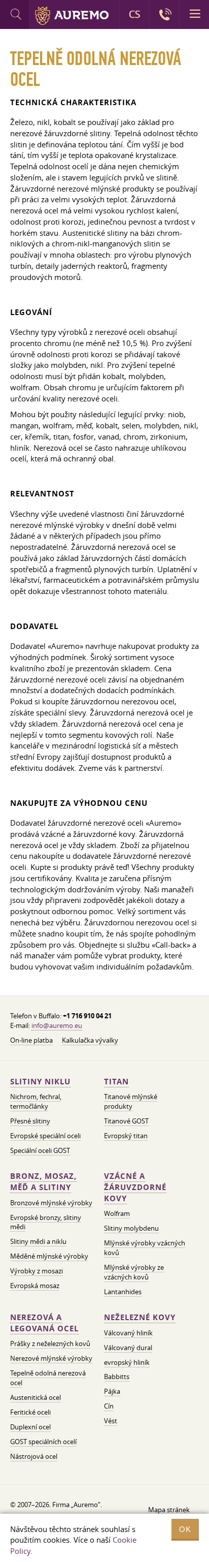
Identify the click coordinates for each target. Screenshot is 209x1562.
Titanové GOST (126, 1121)
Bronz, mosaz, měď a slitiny (43, 1182)
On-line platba (31, 1040)
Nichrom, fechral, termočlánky (35, 1101)
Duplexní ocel (30, 1426)
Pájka (112, 1391)
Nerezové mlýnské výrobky (51, 1358)
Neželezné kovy (140, 1317)
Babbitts (116, 1376)
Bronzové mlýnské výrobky (51, 1202)
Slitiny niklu (40, 1081)
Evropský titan (126, 1135)
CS (134, 14)
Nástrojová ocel (33, 1456)
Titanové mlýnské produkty (130, 1101)
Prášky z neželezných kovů (50, 1343)
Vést (110, 1420)
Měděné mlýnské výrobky (49, 1256)
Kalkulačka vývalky (90, 1040)
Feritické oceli (30, 1412)
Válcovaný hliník (128, 1332)
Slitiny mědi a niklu (38, 1241)
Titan (116, 1081)
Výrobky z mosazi (36, 1270)
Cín (109, 1406)
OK (185, 1529)
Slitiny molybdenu (131, 1228)
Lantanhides (123, 1291)
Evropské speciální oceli (45, 1135)
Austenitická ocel (35, 1397)
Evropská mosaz (34, 1285)
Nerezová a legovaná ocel (44, 1323)
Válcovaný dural (128, 1347)
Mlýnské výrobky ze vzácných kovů (134, 1272)
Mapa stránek (169, 1509)
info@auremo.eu (56, 1025)
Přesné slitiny (30, 1121)
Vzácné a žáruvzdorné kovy (135, 1187)
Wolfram (117, 1213)
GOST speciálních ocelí (43, 1441)
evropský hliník (127, 1362)
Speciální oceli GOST (40, 1150)
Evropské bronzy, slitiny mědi (45, 1222)
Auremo (72, 15)
